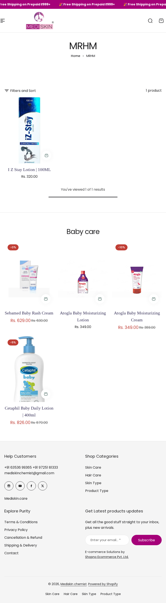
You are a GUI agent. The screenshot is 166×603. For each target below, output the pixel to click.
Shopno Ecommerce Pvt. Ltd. (107, 557)
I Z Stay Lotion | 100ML (29, 169)
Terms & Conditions (21, 522)
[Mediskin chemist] (32, 20)
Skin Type (93, 483)
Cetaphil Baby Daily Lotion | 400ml (29, 411)
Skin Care (93, 467)
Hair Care (93, 475)
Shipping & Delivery (20, 545)
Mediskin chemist (74, 584)
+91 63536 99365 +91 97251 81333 (31, 467)
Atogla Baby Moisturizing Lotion (83, 316)
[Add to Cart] (46, 155)
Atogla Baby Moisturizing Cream (137, 316)
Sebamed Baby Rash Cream (29, 313)
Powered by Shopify (103, 584)
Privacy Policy (16, 529)
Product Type (96, 490)
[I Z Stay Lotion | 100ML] (29, 130)
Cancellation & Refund (23, 537)
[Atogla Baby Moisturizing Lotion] (83, 274)
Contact (11, 553)
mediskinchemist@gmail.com (29, 473)
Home (75, 56)
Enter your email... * (106, 540)
